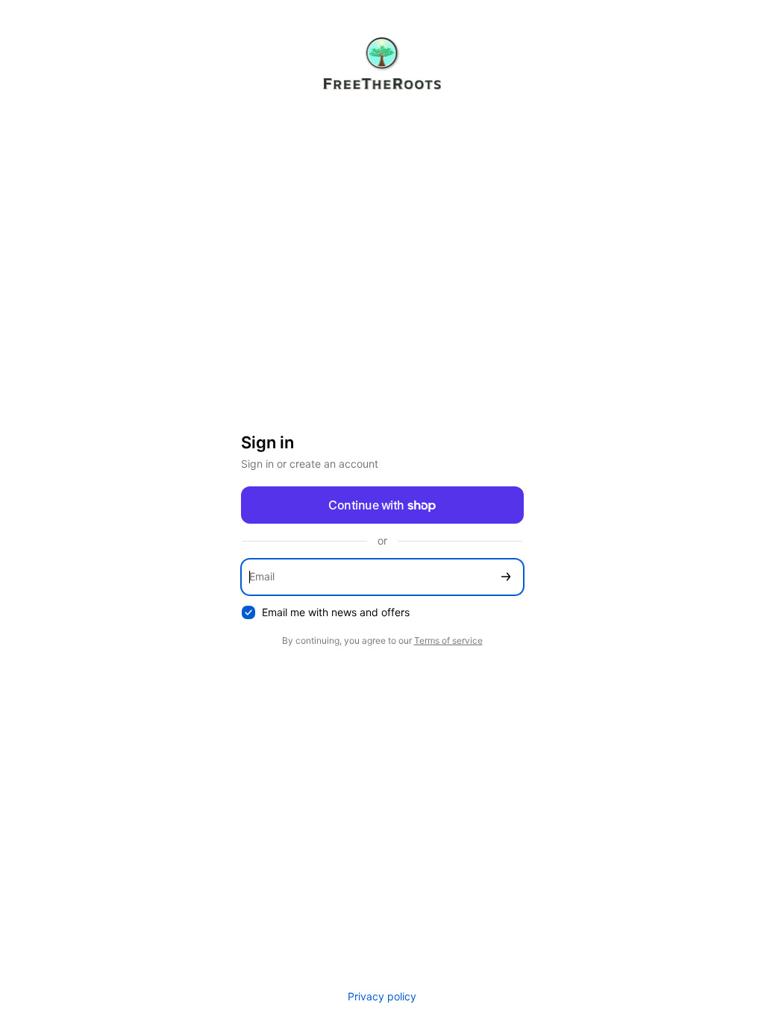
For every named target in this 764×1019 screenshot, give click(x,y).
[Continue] (506, 577)
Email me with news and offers (336, 612)
